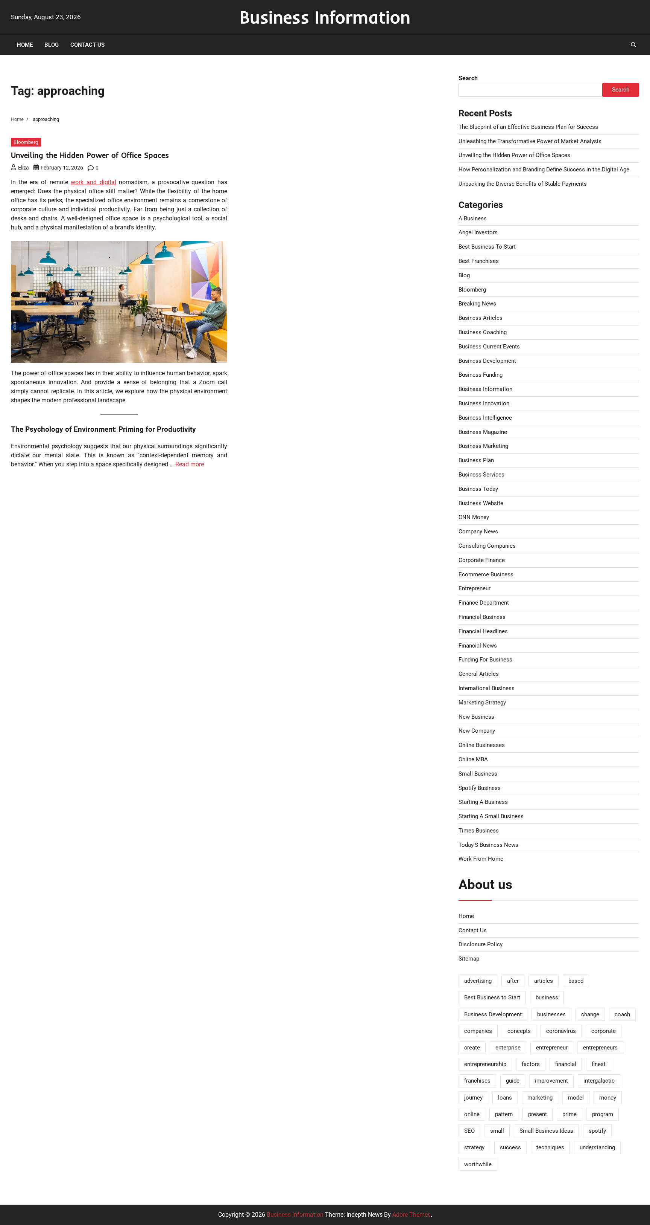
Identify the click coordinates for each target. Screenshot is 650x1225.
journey (473, 1097)
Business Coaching (483, 332)
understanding (597, 1147)
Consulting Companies (487, 545)
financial (565, 1064)
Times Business (479, 830)
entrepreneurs (600, 1047)
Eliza (23, 168)
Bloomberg (26, 142)
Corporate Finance (482, 560)
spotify (597, 1130)
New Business (476, 716)
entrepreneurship (485, 1064)
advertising (478, 981)
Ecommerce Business (486, 574)
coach (622, 1014)
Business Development (487, 360)
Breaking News (477, 303)
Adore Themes (411, 1214)
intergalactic (599, 1080)
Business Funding (481, 374)
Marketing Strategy (482, 702)
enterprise (508, 1047)
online (472, 1114)
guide (512, 1080)
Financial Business (482, 617)
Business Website (481, 503)
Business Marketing (483, 446)
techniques (550, 1147)
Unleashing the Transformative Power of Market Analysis (530, 141)
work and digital (93, 182)
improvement (551, 1080)
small (497, 1130)
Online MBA (473, 759)
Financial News (478, 645)
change (590, 1014)
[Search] (633, 44)
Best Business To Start (487, 246)
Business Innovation (484, 403)
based (575, 981)
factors (531, 1064)
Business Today (478, 489)
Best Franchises (479, 261)
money (607, 1097)
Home (25, 44)
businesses (551, 1014)
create (472, 1047)
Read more (189, 464)
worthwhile (478, 1164)
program (602, 1114)
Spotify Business (480, 788)
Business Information (325, 17)
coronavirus (561, 1031)
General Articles (479, 674)
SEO (469, 1130)
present (537, 1114)
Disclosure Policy (481, 944)
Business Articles (481, 318)
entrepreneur (552, 1047)
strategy (474, 1147)
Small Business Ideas (546, 1130)
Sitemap (469, 958)
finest (599, 1064)
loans (505, 1097)
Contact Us (87, 44)
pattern (504, 1114)
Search (468, 78)
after (513, 981)
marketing (540, 1097)
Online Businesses (482, 745)
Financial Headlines (483, 631)
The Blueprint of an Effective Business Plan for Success (528, 127)
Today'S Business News (488, 845)
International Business (487, 688)
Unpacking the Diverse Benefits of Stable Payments (523, 183)
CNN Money (474, 517)
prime (569, 1114)
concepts (519, 1031)
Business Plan (476, 460)
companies (478, 1031)
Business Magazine (483, 432)
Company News (478, 531)
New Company (477, 730)
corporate (603, 1031)
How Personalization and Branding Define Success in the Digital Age (544, 169)
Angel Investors (478, 232)
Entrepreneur (475, 588)
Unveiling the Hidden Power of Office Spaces (90, 155)
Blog (51, 44)
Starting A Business (483, 802)
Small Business (478, 773)
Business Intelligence (485, 417)
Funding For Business (485, 659)
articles (543, 981)
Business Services (481, 474)
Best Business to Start (492, 997)
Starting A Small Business (491, 816)
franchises (477, 1080)
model (576, 1097)
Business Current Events (489, 346)
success (510, 1147)
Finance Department (484, 602)
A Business (473, 218)
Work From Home (481, 858)
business (547, 997)
